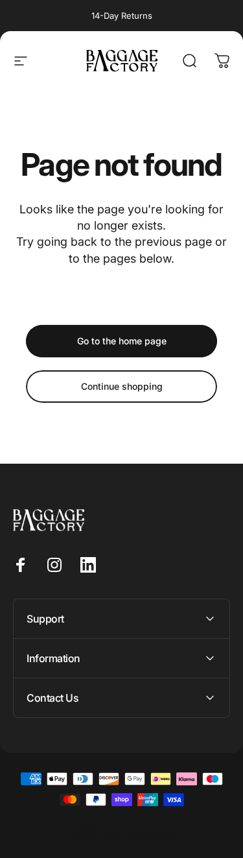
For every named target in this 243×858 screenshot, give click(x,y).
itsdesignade (149, 834)
